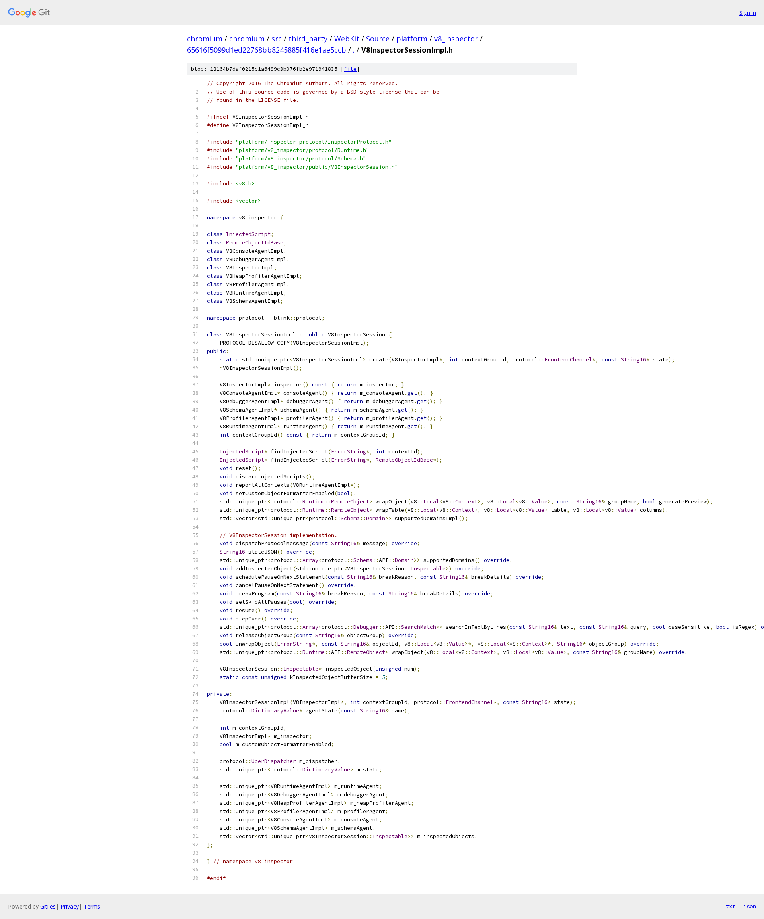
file (350, 69)
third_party (307, 38)
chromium (204, 38)
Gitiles (48, 906)
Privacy (69, 906)
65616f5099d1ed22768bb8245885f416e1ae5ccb (266, 50)
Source (378, 38)
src (276, 38)
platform (411, 38)
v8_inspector (456, 38)
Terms (92, 906)
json (749, 906)
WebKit (346, 38)
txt (730, 906)
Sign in (747, 12)
